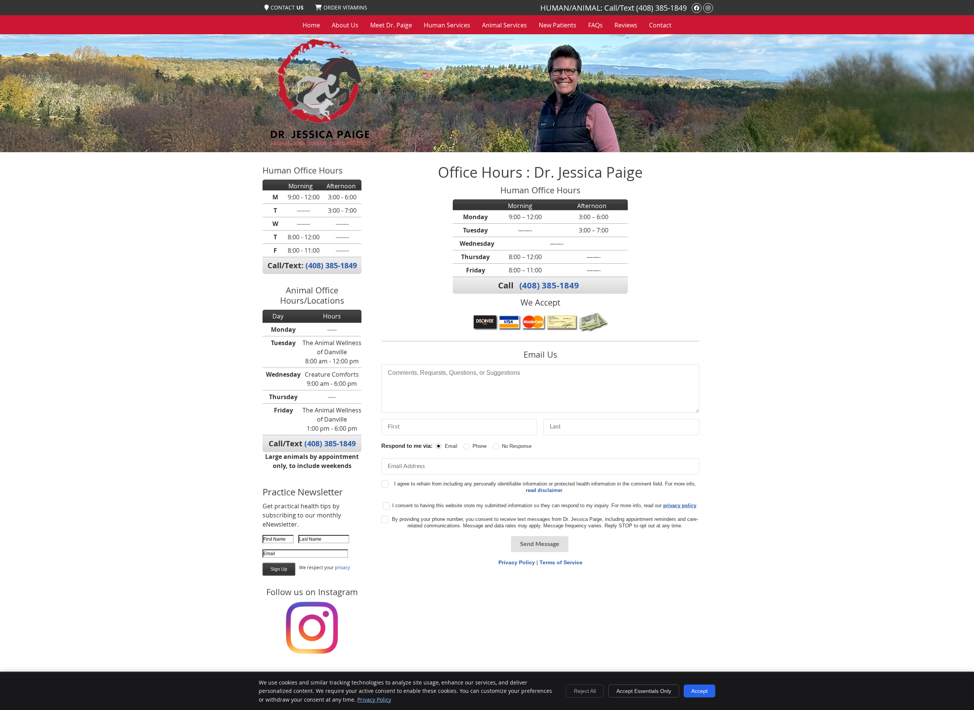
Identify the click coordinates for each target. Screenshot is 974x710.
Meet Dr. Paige (391, 25)
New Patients (557, 25)
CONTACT (287, 7)
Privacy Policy (516, 562)
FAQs (595, 25)
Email (451, 446)
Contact (660, 25)
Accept (699, 691)
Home (311, 25)
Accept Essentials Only (643, 691)
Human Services (447, 25)
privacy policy (679, 505)
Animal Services (504, 25)
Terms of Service (561, 562)
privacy (342, 567)
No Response (517, 446)
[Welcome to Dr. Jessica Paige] (319, 146)
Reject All (585, 691)
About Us (345, 25)
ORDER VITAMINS (345, 7)
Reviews (625, 25)
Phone (480, 446)
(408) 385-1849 (661, 8)
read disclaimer (544, 490)
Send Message (539, 544)
